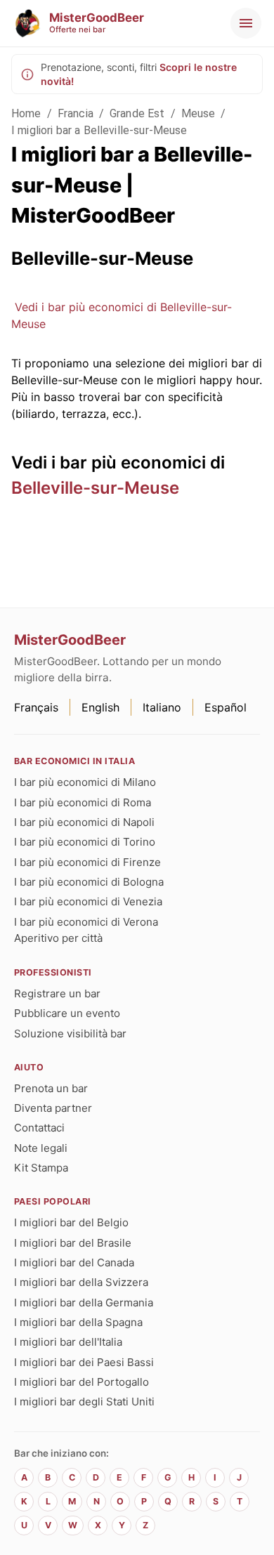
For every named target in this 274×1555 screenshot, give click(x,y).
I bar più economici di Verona (86, 922)
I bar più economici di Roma (82, 802)
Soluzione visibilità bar (70, 1033)
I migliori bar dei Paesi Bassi (84, 1362)
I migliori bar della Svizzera (81, 1282)
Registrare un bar (57, 993)
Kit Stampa (41, 1167)
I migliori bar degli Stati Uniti (84, 1401)
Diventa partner (53, 1108)
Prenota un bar (51, 1088)
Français (36, 707)
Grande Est (137, 113)
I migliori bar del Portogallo (81, 1382)
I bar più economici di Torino (84, 841)
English (100, 707)
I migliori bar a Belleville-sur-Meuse (99, 130)
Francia (75, 113)
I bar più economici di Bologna (89, 881)
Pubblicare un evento (67, 1013)
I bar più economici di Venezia (88, 901)
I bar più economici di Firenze (87, 862)
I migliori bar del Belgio (71, 1222)
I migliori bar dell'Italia (68, 1342)
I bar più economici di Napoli (84, 822)
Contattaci (39, 1127)
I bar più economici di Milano (85, 782)
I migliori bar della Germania (83, 1302)
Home (26, 113)
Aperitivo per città (58, 938)
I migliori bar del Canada (74, 1262)
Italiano (162, 707)
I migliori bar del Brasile (72, 1242)
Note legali (40, 1148)
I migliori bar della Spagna (78, 1322)
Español (225, 707)
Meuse (198, 113)
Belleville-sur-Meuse (95, 488)
